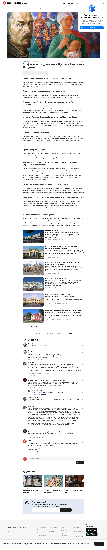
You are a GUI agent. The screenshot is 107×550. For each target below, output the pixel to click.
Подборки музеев (78, 536)
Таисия (30, 440)
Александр (31, 406)
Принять (99, 543)
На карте (15, 531)
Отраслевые (64, 535)
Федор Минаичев (33, 343)
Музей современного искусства (65, 529)
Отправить (80, 462)
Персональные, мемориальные (77, 528)
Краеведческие (41, 535)
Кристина (31, 362)
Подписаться (66, 510)
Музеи (63, 3)
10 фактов (34, 326)
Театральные (77, 531)
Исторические (41, 532)
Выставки (70, 3)
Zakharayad (31, 430)
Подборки (23, 531)
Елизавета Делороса (39, 61)
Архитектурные (41, 527)
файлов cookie (49, 543)
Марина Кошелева (37, 390)
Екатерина (31, 351)
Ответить (39, 348)
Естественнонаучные (43, 530)
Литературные (53, 527)
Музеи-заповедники (52, 530)
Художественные (78, 534)
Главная (9, 8)
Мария (30, 378)
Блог (15, 8)
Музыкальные (65, 533)
